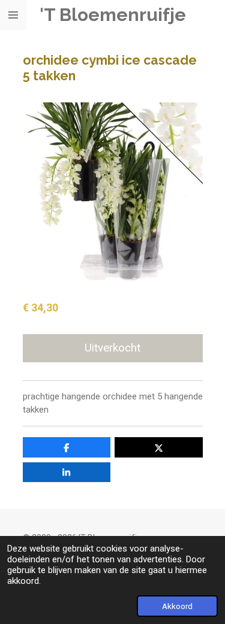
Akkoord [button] (177, 606)
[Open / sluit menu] (13, 15)
